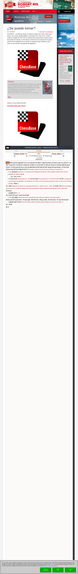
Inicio (16, 11)
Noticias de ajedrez (21, 18)
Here (52, 564)
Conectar (67, 11)
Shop (8, 11)
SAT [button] (33, 11)
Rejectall (58, 569)
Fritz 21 (11, 82)
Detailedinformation (45, 569)
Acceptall (70, 569)
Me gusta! (42, 31)
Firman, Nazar (56, 154)
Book (16, 150)
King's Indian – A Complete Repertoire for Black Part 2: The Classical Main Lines (65, 60)
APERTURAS (25, 11)
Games (61, 150)
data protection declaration (51, 565)
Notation (39, 150)
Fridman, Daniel (19, 154)
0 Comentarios (49, 31)
